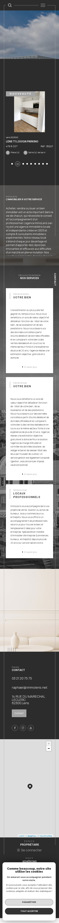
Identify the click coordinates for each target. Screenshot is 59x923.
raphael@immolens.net (29, 691)
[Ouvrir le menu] (43, 5)
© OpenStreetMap (45, 839)
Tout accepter (29, 911)
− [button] (49, 752)
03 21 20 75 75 (22, 682)
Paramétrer (29, 902)
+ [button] (49, 747)
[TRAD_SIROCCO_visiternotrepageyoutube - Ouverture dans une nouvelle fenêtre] (31, 732)
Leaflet (21, 839)
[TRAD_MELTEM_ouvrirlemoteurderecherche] (10, 5)
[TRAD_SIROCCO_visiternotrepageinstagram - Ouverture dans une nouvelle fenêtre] (23, 732)
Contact (55, 279)
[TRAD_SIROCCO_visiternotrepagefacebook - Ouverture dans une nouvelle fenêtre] (15, 732)
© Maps (31, 839)
